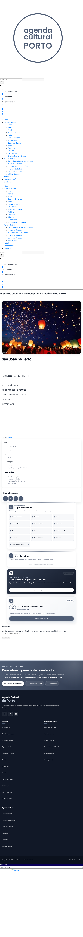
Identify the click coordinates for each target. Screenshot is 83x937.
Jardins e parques (49, 753)
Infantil (10, 125)
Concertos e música (8, 753)
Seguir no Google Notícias (40, 590)
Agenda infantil (6, 747)
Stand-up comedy (7, 779)
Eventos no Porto (11, 122)
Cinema (11, 151)
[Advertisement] (41, 367)
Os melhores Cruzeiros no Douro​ (20, 161)
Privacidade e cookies (75, 860)
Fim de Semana (14, 138)
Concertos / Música (14, 479)
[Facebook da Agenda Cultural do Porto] (10, 714)
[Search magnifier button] (2, 82)
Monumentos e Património (18, 166)
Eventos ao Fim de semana (16, 481)
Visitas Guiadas (14, 174)
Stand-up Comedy (15, 143)
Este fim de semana (8, 734)
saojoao (9, 438)
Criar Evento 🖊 (10, 179)
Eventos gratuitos (7, 740)
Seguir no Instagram (40, 618)
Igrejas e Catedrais (15, 169)
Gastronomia (12, 483)
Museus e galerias (49, 740)
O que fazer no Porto (50, 727)
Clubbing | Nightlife (14, 477)
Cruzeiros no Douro (49, 734)
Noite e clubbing (7, 792)
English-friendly (7, 799)
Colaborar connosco (8, 827)
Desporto (11, 148)
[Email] (21, 498)
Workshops (12, 140)
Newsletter (5, 833)
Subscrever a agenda (36, 683)
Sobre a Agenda (7, 846)
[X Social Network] (11, 498)
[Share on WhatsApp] (16, 498)
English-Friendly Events (17, 156)
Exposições (12, 153)
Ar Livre (11, 145)
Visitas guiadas (48, 760)
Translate (16, 870)
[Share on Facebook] (5, 498)
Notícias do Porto (7, 814)
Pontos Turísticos (10, 158)
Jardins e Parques (15, 171)
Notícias (7, 177)
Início (6, 120)
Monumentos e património (51, 747)
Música (10, 130)
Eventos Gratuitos (15, 132)
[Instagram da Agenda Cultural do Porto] (4, 714)
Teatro (10, 127)
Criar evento (53, 683)
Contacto (7, 182)
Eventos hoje (6, 727)
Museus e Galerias (15, 164)
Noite (10, 135)
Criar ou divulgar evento (9, 820)
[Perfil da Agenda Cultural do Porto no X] (16, 714)
